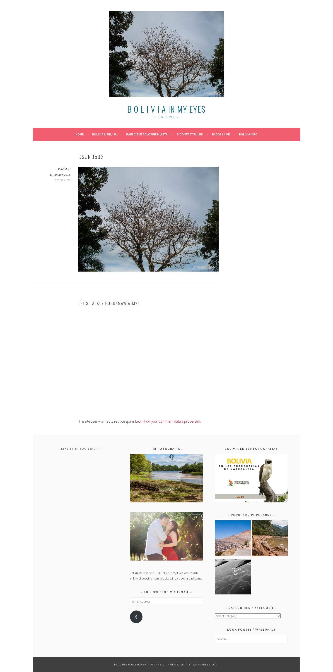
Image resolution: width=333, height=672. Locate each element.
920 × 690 (64, 180)
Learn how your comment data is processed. (168, 421)
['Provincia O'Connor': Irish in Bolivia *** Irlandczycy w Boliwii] (270, 539)
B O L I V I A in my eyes (166, 109)
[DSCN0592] (148, 270)
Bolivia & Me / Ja (104, 134)
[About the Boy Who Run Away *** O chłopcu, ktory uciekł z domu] (233, 539)
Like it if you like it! (81, 449)
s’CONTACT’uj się (190, 134)
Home (79, 134)
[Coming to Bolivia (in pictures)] (233, 577)
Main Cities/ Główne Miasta (147, 134)
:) (136, 617)
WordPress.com (205, 664)
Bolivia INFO (248, 134)
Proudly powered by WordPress (139, 664)
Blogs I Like (221, 134)
